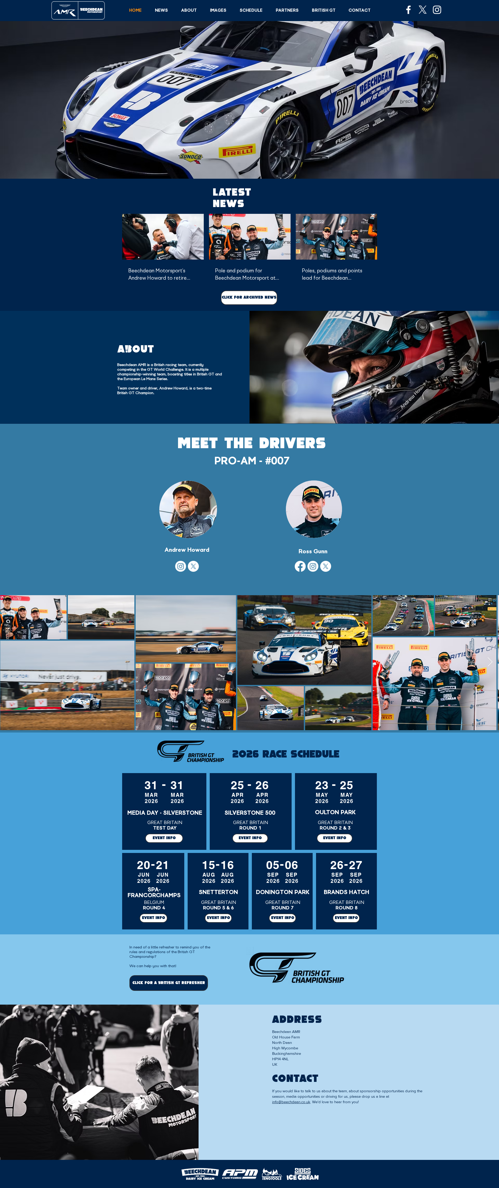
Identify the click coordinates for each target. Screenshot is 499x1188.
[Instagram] (180, 566)
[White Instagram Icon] (437, 9)
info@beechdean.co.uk (291, 1102)
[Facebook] (300, 566)
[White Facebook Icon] (408, 9)
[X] (422, 9)
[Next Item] (490, 662)
